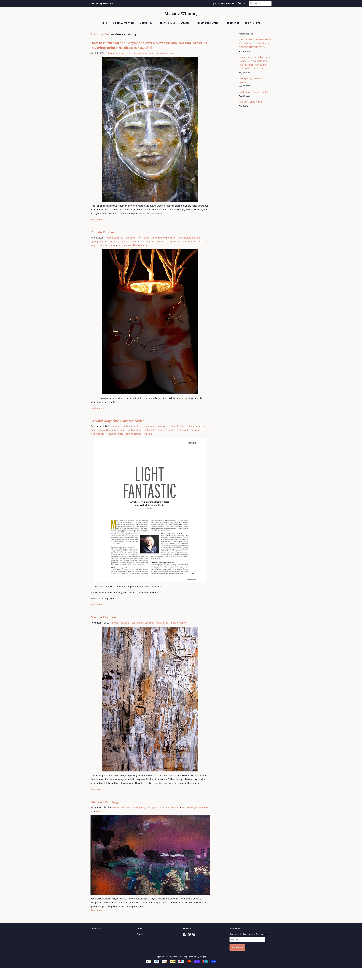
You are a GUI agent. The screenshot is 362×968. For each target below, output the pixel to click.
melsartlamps (146, 241)
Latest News (96, 928)
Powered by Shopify (197, 957)
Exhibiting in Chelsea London (253, 92)
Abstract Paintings (104, 802)
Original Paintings (124, 23)
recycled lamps (107, 245)
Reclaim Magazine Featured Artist (117, 420)
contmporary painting (189, 238)
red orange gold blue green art (133, 245)
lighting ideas (97, 241)
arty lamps (144, 238)
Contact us (233, 23)
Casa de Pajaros (102, 232)
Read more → (97, 219)
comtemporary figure (137, 53)
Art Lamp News (100, 34)
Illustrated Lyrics (208, 23)
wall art (148, 434)
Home (105, 23)
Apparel (185, 23)
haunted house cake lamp (111, 430)
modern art (162, 241)
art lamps (130, 238)
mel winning (113, 241)
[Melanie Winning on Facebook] (184, 935)
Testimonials (167, 23)
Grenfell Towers (178, 426)
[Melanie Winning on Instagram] (193, 935)
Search (140, 934)
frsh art (161, 807)
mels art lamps (129, 241)
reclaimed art (97, 434)
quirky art (175, 241)
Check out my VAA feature (101, 3)
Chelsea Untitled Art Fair (251, 102)
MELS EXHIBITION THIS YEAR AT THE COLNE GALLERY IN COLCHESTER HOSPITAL (255, 43)
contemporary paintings (162, 53)
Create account (227, 3)
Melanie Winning (181, 13)
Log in (213, 3)
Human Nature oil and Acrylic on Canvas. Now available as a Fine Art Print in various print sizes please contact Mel (148, 45)
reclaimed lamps (115, 434)
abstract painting (115, 53)
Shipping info (252, 23)
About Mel (146, 23)
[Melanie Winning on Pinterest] (189, 935)
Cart (243, 3)
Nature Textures (103, 617)
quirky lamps (189, 241)
